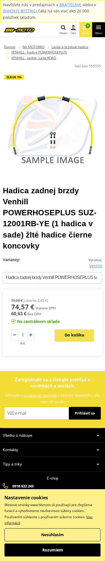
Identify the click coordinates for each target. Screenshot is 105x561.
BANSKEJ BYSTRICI (20, 11)
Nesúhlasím (52, 534)
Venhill (95, 266)
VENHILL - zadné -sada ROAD (33, 58)
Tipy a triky (12, 464)
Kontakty (10, 449)
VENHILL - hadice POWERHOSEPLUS (39, 52)
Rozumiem (52, 550)
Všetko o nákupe (17, 435)
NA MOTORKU (33, 47)
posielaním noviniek (40, 395)
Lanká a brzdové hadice (70, 47)
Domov (9, 47)
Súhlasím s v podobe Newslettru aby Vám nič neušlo (52, 398)
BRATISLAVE (70, 4)
